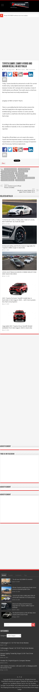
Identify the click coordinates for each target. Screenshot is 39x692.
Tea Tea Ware (32, 683)
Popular (10, 575)
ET (4, 69)
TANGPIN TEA (24, 681)
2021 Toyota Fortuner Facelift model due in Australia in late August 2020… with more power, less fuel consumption (19, 300)
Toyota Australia (22, 175)
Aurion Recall (23, 171)
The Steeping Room (6, 687)
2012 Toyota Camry (24, 169)
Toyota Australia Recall (9, 178)
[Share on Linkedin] (30, 74)
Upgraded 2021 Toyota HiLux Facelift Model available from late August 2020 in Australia (17, 327)
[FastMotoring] (19, 4)
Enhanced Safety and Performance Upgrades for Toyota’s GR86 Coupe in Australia (18, 247)
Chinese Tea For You (22, 683)
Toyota (23, 69)
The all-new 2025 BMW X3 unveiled (22, 579)
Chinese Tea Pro (33, 681)
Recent (4, 575)
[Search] (33, 624)
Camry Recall (20, 173)
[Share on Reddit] (20, 74)
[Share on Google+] (15, 74)
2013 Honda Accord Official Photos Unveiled (12, 186)
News (19, 69)
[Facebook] (19, 677)
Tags (25, 575)
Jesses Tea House (22, 687)
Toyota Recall (20, 180)
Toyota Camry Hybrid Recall (26, 178)
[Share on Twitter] (10, 74)
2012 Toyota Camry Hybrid (9, 171)
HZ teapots (17, 681)
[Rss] (17, 677)
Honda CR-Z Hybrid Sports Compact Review (15, 660)
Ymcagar (3, 685)
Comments (18, 575)
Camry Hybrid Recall (8, 173)
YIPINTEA (11, 681)
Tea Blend (13, 683)
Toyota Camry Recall (8, 180)
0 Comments (31, 69)
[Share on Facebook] (4, 74)
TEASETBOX (4, 681)
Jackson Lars (6, 683)
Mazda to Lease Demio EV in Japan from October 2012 (26, 190)
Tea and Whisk (10, 685)
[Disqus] (19, 365)
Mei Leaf (14, 687)
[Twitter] (21, 677)
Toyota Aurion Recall (8, 175)
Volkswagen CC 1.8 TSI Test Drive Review (14, 643)
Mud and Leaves (23, 685)
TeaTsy (16, 685)
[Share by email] (4, 79)
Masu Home (31, 687)
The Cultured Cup (33, 685)
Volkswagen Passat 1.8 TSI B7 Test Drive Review (16, 648)
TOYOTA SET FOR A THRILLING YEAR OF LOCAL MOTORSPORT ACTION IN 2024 (18, 221)
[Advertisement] (19, 38)
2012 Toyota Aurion (10, 169)
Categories (3, 635)
